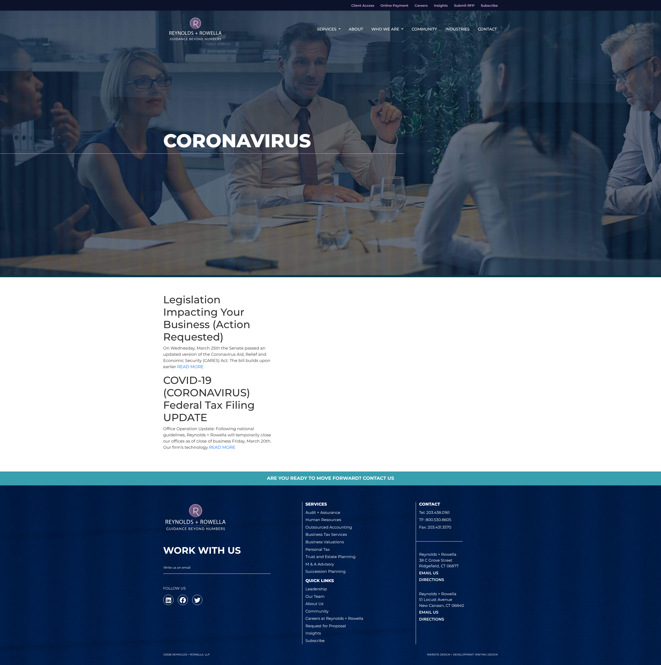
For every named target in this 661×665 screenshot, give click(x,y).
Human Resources (323, 519)
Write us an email (177, 568)
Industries (457, 29)
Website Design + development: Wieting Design (462, 654)
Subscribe (315, 640)
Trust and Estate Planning (330, 556)
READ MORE (190, 367)
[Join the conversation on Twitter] (197, 600)
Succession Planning (325, 571)
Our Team (315, 596)
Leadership (316, 588)
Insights (313, 633)
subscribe (489, 6)
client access (362, 6)
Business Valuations (324, 541)
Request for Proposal (325, 625)
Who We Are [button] (385, 29)
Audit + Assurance (322, 512)
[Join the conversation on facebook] (183, 600)
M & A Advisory (319, 564)
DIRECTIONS (431, 579)
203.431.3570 (439, 527)
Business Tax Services (326, 534)
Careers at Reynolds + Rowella (334, 618)
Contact (487, 29)
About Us (314, 603)
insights (441, 6)
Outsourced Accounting (328, 527)
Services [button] (327, 29)
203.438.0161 (438, 512)
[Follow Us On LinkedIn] (168, 600)
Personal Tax (317, 549)
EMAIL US (428, 572)
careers (421, 6)
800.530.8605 (438, 519)
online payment (394, 6)
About (356, 29)
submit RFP (464, 6)
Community (424, 29)
